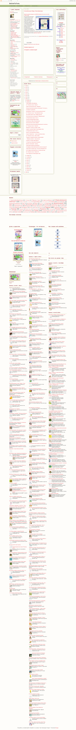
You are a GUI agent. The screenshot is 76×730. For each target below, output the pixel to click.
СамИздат (21, 210)
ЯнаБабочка (57, 238)
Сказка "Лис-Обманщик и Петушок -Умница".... (38, 626)
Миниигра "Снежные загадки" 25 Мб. (33, 127)
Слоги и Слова (12, 5)
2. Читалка (27, 200)
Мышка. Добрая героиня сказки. (15, 535)
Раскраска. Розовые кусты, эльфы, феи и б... (17, 474)
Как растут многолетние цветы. (15, 349)
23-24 (62, 34)
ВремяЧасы (42, 203)
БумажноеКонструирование (14, 203)
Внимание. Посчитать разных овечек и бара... (37, 702)
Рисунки (57, 209)
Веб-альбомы (29, 203)
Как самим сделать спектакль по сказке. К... (17, 417)
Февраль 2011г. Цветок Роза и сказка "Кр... (17, 392)
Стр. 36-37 (61, 41)
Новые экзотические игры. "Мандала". (33, 106)
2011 (26, 95)
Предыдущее (50, 76)
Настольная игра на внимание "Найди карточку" (35, 116)
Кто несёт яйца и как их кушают (35, 356)
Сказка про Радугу (14, 32)
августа (27, 158)
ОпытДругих (24, 207)
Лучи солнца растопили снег (14, 395)
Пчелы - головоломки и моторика (55, 275)
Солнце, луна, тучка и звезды (15, 363)
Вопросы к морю (13, 41)
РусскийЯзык (14, 210)
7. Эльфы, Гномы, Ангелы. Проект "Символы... (57, 346)
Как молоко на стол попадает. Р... (35, 267)
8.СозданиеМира (36, 201)
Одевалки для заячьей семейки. (55, 400)
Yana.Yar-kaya (57, 248)
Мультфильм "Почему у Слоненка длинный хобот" (35, 111)
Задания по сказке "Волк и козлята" (16, 318)
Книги (41, 204)
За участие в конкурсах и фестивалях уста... (17, 367)
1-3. (64, 25)
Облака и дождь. (13, 34)
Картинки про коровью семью (34, 297)
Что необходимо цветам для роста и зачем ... (17, 327)
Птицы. (14, 59)
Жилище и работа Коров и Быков (55, 297)
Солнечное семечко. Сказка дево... (55, 284)
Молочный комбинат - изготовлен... (55, 293)
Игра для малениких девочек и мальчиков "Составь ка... (37, 108)
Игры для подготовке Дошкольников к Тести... (37, 507)
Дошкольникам (58, 203)
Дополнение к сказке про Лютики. (35, 605)
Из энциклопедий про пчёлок (54, 270)
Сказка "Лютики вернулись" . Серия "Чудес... (37, 608)
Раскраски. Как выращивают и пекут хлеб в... (37, 596)
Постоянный (18, 261)
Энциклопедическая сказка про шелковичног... (38, 449)
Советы (54, 210)
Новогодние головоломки (53, 493)
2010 (26, 97)
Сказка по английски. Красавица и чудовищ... (18, 487)
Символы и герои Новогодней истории (56, 422)
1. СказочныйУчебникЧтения (16, 200)
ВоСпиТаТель (14, 3)
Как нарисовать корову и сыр (34, 258)
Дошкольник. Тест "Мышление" (15, 313)
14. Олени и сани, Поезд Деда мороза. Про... (57, 359)
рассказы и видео (16, 36)
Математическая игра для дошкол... (36, 333)
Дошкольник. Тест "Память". (14, 408)
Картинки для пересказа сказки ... (55, 306)
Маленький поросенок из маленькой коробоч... (18, 500)
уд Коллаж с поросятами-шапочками (16, 448)
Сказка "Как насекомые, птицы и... (35, 281)
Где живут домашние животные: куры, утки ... (37, 582)
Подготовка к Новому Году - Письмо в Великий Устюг (36, 148)
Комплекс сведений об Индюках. (35, 388)
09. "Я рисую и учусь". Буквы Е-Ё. (32, 151)
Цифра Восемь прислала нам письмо (16, 331)
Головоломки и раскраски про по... (35, 302)
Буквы (63, 201)
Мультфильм (13, 27)
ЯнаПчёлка (57, 231)
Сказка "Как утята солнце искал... (35, 365)
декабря (28, 100)
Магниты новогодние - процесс (32, 143)
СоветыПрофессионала (62, 210)
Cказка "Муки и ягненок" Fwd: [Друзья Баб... (37, 660)
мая (27, 163)
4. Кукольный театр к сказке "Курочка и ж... (37, 458)
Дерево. (12, 43)
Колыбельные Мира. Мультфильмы (33, 121)
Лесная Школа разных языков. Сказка (36, 665)
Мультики (37, 44)
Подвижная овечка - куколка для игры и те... (37, 648)
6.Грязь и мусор (23, 201)
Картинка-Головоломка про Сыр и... (36, 276)
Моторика (34, 205)
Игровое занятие (14, 37)
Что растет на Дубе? (13, 483)
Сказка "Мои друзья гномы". (15, 23)
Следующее (27, 76)
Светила (12, 51)
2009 (26, 98)
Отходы (36, 207)
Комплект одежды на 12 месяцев (55, 434)
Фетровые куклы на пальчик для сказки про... (37, 476)
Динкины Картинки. (37, 32)
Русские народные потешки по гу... (35, 374)
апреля (27, 165)
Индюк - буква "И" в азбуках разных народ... (37, 516)
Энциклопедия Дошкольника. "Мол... (36, 285)
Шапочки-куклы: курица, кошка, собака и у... (37, 556)
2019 (26, 85)
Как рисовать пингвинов (14, 358)
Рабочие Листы (28, 209)
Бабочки (58, 201)
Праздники (56, 207)
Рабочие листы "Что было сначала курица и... (37, 538)
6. (65, 26)
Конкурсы (63, 204)
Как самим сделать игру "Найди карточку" (34, 114)
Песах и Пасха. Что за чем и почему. (36, 669)
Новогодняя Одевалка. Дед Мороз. (33, 145)
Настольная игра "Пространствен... (35, 315)
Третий (13, 100)
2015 (26, 90)
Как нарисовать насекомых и (34, 407)
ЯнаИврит (58, 235)
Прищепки (22, 209)
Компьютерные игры (56, 204)
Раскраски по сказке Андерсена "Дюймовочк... (18, 579)
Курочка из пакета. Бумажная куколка (36, 635)
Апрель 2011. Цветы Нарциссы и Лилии (36, 689)
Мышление (46, 205)
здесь (15, 161)
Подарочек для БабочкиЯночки (14, 287)
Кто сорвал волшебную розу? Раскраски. (17, 469)
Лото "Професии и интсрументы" (55, 443)
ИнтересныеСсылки (31, 44)
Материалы (27, 205)
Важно (23, 203)
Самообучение (28, 210)
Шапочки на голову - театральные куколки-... (17, 354)
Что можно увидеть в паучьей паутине (16, 531)
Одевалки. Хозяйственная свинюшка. (19, 456)
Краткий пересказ (13, 77)
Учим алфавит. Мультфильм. (31, 103)
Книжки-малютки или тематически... (36, 360)
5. (64, 26)
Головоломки (48, 203)
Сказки (36, 210)
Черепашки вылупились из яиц (35, 369)
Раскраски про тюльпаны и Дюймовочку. (17, 526)
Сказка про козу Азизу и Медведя (18, 291)
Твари (12, 63)
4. (63, 26)
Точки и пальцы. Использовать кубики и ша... (17, 340)
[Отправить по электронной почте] (27, 42)
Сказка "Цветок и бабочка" (34, 480)
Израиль (24, 204)
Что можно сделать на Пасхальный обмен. (37, 717)
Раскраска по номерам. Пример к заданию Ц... (18, 478)
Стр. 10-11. (62, 28)
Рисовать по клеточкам (33, 306)
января (27, 170)
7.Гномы (28, 201)
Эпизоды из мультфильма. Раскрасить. (16, 434)
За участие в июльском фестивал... (35, 351)
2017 (26, 87)
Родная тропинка (14, 142)
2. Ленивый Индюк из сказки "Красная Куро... (37, 489)
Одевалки (17, 207)
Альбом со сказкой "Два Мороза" (32, 140)
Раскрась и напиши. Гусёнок (34, 347)
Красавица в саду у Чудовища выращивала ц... (18, 453)
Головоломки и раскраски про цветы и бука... (17, 540)
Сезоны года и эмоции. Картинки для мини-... (18, 304)
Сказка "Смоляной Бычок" (54, 302)
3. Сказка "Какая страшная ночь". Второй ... (37, 462)
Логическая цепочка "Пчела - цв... (55, 279)
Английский (52, 201)
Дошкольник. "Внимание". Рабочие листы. (17, 425)
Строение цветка (12, 322)
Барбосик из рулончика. (53, 458)
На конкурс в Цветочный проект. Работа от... (17, 465)
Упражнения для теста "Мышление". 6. (36, 397)
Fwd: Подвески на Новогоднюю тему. (33, 153)
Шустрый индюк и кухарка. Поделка (36, 471)
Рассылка (51, 209)
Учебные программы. (42, 212)
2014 (26, 92)
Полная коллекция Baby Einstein (32, 119)
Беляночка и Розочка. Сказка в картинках (17, 515)
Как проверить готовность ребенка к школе (17, 445)
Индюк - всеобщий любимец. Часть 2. (36, 434)
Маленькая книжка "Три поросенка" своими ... (18, 430)
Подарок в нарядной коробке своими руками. (35, 137)
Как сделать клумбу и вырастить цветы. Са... (17, 570)
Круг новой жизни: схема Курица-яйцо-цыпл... (37, 573)
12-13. (62, 29)
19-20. (62, 32)
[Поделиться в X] (29, 42)
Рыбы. (12, 59)
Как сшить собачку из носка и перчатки (56, 483)
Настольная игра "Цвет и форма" (32, 122)
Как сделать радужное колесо (15, 35)
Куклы (10, 205)
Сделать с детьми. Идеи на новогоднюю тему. (35, 129)
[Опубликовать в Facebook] (30, 42)
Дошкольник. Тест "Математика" (35, 342)
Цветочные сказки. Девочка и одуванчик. (37, 639)
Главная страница (38, 76)
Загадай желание (14, 56)
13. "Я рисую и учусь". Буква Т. (32, 104)
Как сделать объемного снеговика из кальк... (57, 350)
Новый (18, 262)
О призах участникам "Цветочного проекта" (17, 506)
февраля (28, 168)
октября (28, 155)
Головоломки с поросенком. (14, 404)
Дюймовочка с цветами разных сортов (56, 323)
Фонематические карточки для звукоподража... (18, 295)
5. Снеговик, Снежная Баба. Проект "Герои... (57, 355)
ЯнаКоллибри (58, 241)
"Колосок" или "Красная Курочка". (35, 621)
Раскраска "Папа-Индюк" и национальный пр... (38, 520)
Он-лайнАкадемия (20, 5)
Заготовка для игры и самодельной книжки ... (37, 587)
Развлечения (35, 209)
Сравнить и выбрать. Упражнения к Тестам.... (37, 425)
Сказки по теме (13, 33)
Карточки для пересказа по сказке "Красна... (37, 591)
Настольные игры (53, 205)
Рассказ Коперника (13, 24)
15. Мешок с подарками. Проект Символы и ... (57, 337)
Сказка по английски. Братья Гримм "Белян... (18, 511)
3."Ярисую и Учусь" (35, 200)
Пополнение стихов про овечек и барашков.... (37, 657)
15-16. (62, 30)
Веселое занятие (13, 28)
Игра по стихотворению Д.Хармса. (32, 132)
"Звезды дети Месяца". (17, 55)
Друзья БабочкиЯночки (43, 36)
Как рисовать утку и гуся (33, 383)
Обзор (11, 12)
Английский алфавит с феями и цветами (37, 512)
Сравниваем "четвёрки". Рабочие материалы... (18, 413)
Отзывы (31, 207)
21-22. (62, 33)
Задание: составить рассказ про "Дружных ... (17, 460)
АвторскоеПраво (45, 201)
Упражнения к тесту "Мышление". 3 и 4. (36, 467)
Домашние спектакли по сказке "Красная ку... (37, 577)
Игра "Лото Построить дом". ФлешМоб (36, 686)
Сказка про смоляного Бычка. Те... (55, 288)
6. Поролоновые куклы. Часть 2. (32, 117)
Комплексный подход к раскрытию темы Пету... (38, 565)
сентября (28, 157)
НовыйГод (62, 205)
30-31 (62, 36)
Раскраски (43, 209)
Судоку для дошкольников (34, 329)
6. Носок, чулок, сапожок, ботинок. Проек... (57, 341)
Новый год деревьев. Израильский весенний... (18, 552)
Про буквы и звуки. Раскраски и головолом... (17, 422)
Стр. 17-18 (63, 31)
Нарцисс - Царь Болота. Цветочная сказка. (37, 644)
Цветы (53, 212)
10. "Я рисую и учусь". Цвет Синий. (32, 135)
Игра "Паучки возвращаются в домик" (39, 678)
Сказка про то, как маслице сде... (35, 272)
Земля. (12, 42)
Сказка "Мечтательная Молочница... (36, 263)
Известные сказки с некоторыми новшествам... (18, 300)
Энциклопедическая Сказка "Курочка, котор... (37, 560)
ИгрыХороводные (18, 204)
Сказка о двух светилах (14, 52)
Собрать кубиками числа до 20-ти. (15, 309)
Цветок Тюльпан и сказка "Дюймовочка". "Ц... (18, 520)
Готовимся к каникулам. (30, 109)
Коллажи (47, 204)
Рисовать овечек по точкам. (34, 693)
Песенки (41, 207)
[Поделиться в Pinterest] (31, 42)
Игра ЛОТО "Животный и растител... (36, 324)
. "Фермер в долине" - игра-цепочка (33, 138)
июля (27, 160)
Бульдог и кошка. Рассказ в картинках (56, 474)
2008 (26, 172)
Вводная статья (58, 58)
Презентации (64, 207)
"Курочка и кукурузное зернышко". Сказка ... (37, 617)
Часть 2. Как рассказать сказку (35, 311)
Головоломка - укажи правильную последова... (18, 522)
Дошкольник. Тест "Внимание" (15, 437)
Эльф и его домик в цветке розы (15, 496)
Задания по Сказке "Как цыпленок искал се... (37, 547)
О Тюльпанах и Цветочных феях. (15, 592)
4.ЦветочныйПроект (47, 200)
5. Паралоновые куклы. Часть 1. (32, 130)
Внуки (35, 203)
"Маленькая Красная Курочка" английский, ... (37, 600)
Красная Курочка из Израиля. (34, 529)
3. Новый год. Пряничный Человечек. (33, 142)
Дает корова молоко (33, 293)
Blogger (57, 727)
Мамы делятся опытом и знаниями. (35, 630)
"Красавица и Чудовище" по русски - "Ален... (17, 505)
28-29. (62, 35)
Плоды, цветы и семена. (33, 674)
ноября (27, 101)
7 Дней (15, 97)
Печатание (12, 44)
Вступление (12, 11)
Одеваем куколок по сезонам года (55, 438)
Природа (13, 209)
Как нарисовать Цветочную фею (35, 412)
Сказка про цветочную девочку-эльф (36, 416)
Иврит (10, 204)
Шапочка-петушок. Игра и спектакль (36, 568)
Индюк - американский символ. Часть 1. (36, 453)
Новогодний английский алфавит (55, 405)
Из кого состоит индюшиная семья (35, 498)
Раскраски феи (12, 588)
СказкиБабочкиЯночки (46, 210)
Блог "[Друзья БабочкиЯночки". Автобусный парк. (35, 150)
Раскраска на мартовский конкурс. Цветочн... (17, 374)
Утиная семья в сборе (33, 378)
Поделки (47, 207)
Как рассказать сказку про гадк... (35, 338)
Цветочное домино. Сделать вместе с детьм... (18, 336)
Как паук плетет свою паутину (15, 544)
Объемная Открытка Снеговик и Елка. (56, 478)
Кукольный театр (34, 5)
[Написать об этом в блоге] (28, 42)
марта (27, 166)
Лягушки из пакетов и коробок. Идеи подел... (17, 561)
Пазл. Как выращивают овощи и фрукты (17, 387)
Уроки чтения (18, 212)
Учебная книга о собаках (53, 488)
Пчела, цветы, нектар (53, 266)
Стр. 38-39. (61, 42)
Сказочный (15, 26)
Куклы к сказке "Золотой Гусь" (34, 320)
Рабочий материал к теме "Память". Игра (17, 383)
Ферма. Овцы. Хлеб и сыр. (34, 698)
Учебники (32, 212)
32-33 (62, 37)
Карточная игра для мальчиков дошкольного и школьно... (37, 124)
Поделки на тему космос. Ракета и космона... (17, 345)
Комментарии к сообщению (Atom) (41, 80)
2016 (26, 89)
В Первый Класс (27, 5)
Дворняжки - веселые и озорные (55, 448)
